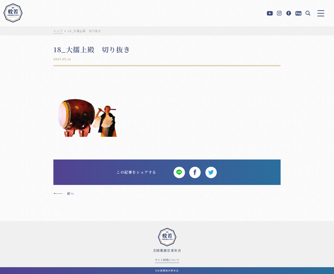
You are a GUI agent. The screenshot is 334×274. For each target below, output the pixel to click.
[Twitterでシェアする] (211, 172)
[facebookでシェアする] (195, 172)
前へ (70, 193)
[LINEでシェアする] (179, 172)
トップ (58, 31)
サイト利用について (167, 260)
